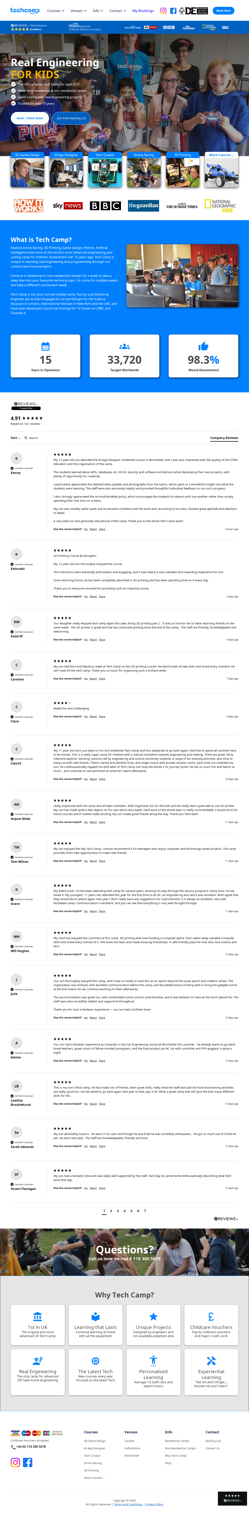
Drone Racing (93, 1463)
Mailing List (213, 1441)
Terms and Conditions (128, 1504)
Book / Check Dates (30, 118)
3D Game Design (95, 1441)
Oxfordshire (132, 1448)
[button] (232, 1499)
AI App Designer (94, 1448)
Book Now (224, 10)
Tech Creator (92, 1455)
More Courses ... (94, 1478)
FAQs (168, 1463)
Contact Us (213, 1448)
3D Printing (91, 1470)
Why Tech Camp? (176, 1455)
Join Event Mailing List (71, 118)
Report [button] (93, 529)
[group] (31, 418)
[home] (29, 11)
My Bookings (143, 10)
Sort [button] (14, 438)
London (129, 1441)
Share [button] (102, 529)
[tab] (224, 438)
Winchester (131, 1455)
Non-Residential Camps (180, 1448)
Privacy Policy (154, 1504)
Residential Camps (177, 1441)
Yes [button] (86, 529)
